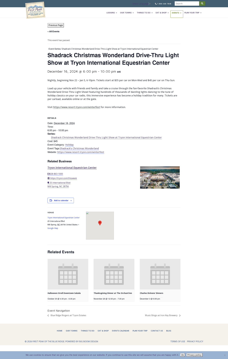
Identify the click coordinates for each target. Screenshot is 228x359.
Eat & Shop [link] (161, 13)
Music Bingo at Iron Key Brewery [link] (161, 315)
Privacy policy (194, 355)
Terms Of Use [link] (177, 341)
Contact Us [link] (157, 330)
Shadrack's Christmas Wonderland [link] (79, 148)
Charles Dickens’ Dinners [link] (151, 293)
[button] (202, 3)
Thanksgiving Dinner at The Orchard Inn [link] (113, 293)
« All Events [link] (53, 31)
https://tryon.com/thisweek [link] (63, 178)
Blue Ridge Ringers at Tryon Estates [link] (68, 315)
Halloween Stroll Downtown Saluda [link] (64, 293)
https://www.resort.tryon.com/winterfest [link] (76, 107)
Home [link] (59, 330)
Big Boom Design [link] (88, 341)
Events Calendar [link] (120, 330)
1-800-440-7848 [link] (164, 4)
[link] (35, 10)
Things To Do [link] (143, 13)
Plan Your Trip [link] (191, 13)
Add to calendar (61, 200)
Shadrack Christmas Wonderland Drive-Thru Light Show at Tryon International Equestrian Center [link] (106, 137)
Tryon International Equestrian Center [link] (72, 167)
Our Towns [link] (126, 13)
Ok (182, 355)
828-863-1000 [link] (56, 173)
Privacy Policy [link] (195, 341)
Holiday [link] (69, 144)
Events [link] (175, 13)
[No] (224, 355)
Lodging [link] (110, 13)
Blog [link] (168, 330)
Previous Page (56, 25)
